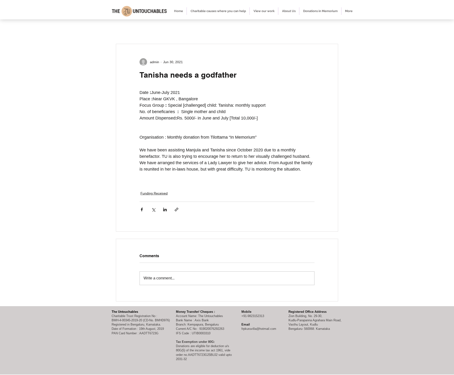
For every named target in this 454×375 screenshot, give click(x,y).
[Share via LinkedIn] (165, 209)
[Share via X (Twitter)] (153, 209)
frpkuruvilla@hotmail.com (258, 329)
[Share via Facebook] (142, 209)
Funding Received (154, 193)
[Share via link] (176, 209)
